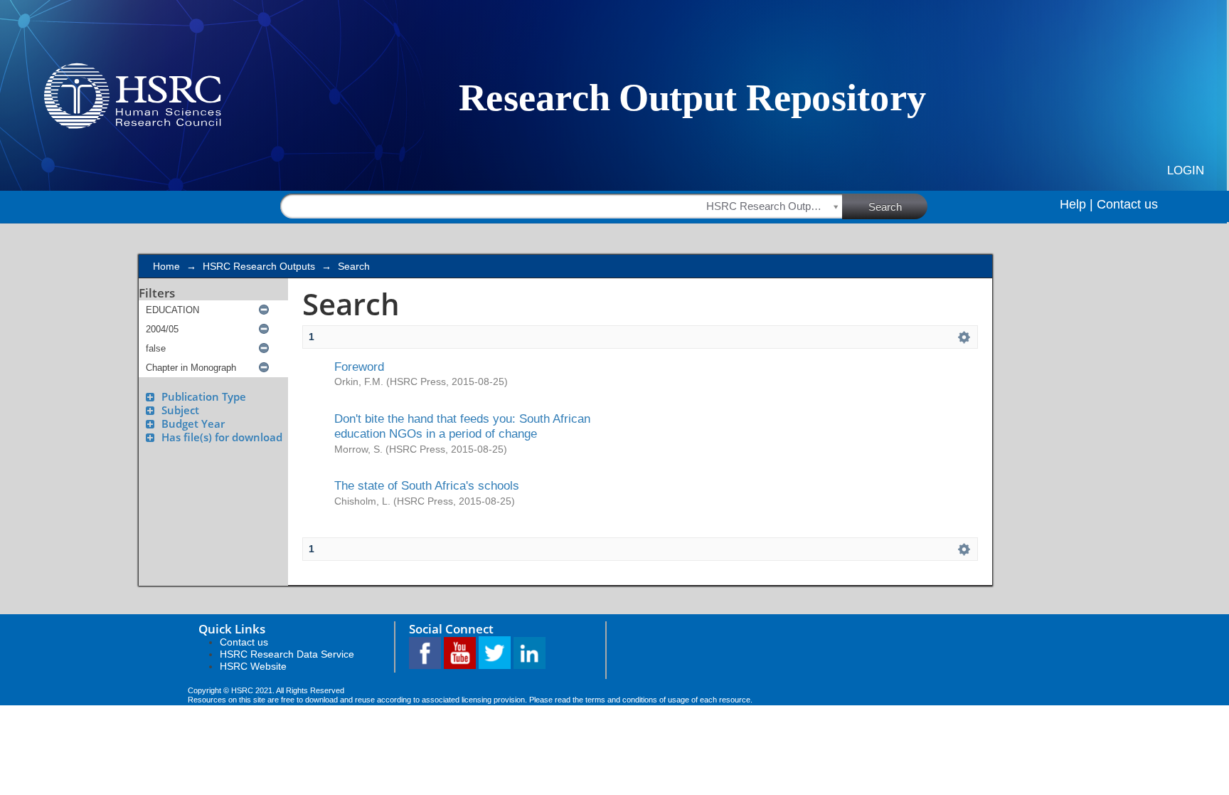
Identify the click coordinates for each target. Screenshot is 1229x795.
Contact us (1127, 204)
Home (166, 266)
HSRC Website (253, 666)
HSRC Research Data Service (287, 654)
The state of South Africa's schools (426, 485)
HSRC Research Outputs (259, 266)
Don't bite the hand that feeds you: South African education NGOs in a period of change (462, 426)
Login (1185, 170)
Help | (1076, 204)
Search (885, 207)
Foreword (359, 366)
